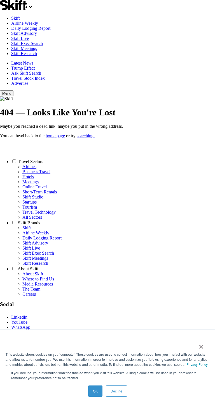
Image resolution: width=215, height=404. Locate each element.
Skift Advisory (24, 33)
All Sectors (32, 217)
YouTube (19, 322)
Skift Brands (29, 222)
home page (55, 135)
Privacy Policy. (197, 364)
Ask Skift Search (26, 73)
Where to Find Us (38, 279)
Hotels (28, 176)
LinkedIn (19, 317)
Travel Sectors (30, 161)
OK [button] (95, 391)
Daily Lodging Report (30, 28)
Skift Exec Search (27, 43)
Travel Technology (39, 212)
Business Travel (36, 171)
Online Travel (34, 186)
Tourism (29, 207)
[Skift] (17, 8)
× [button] (201, 345)
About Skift (28, 268)
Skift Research (24, 53)
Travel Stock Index (28, 78)
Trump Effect (23, 68)
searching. (86, 135)
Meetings (30, 181)
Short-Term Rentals (39, 192)
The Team (31, 289)
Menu (6, 93)
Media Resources (37, 284)
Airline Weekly (24, 23)
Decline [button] (116, 391)
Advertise (19, 83)
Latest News (22, 63)
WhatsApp (20, 327)
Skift (15, 18)
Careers (29, 294)
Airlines (29, 166)
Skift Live (20, 38)
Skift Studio (32, 197)
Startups (29, 202)
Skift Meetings (24, 48)
